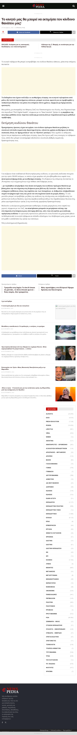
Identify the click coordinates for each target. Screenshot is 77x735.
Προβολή (49, 610)
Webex (48, 437)
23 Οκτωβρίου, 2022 (8, 27)
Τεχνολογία (50, 644)
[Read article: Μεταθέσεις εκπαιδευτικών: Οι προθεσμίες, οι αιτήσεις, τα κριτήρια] (65, 332)
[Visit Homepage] (38, 6)
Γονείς (48, 468)
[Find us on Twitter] (5, 722)
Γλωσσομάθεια (51, 464)
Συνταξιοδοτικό (52, 637)
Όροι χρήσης (67, 730)
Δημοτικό (50, 479)
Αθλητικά (49, 441)
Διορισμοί (50, 487)
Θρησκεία (49, 537)
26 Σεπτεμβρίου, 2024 (8, 392)
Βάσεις (48, 460)
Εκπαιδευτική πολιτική (54, 506)
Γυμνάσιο (49, 471)
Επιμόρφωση (51, 525)
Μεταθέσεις (50, 571)
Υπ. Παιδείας (50, 664)
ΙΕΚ (47, 552)
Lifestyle (49, 429)
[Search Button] (74, 6)
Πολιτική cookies (56, 730)
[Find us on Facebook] (2, 722)
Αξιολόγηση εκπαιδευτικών (56, 448)
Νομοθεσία (50, 587)
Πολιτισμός (50, 606)
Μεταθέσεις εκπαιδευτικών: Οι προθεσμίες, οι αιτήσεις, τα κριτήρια (23, 326)
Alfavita (19, 27)
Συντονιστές (51, 641)
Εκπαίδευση (50, 502)
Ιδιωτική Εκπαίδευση (53, 548)
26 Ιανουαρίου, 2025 (7, 308)
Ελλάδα (49, 518)
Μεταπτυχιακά (51, 575)
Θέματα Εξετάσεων (53, 533)
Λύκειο (48, 564)
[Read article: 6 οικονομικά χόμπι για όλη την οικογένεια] (65, 312)
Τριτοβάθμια (51, 652)
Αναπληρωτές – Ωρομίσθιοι (56, 444)
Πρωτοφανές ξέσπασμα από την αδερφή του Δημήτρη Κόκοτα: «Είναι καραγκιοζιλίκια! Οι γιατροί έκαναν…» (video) (24, 348)
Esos (48, 418)
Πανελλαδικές (51, 594)
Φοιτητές (49, 667)
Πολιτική (49, 602)
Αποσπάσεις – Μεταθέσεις (56, 452)
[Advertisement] (38, 81)
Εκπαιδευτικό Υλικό (53, 510)
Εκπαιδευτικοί (51, 514)
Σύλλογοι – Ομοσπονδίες (55, 629)
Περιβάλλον (50, 598)
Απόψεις (49, 456)
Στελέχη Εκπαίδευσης (54, 625)
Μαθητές (49, 568)
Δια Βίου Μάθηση (52, 483)
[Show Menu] (3, 6)
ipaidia (48, 425)
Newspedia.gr (44, 730)
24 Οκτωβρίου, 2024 (7, 329)
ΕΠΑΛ (48, 521)
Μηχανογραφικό (52, 579)
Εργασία (49, 529)
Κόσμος (49, 560)
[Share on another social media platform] (73, 32)
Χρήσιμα (49, 671)
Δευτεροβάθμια (52, 475)
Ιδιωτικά (49, 541)
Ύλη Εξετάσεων (52, 660)
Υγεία (48, 656)
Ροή (23, 27)
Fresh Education (52, 421)
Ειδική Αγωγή (51, 498)
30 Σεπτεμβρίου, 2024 (8, 351)
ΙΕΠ (47, 556)
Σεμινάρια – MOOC (53, 621)
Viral (48, 433)
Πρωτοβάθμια (51, 614)
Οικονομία (50, 591)
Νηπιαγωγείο (51, 583)
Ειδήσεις (49, 491)
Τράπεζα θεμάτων (53, 648)
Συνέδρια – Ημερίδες (54, 633)
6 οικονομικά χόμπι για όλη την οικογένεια (15, 306)
